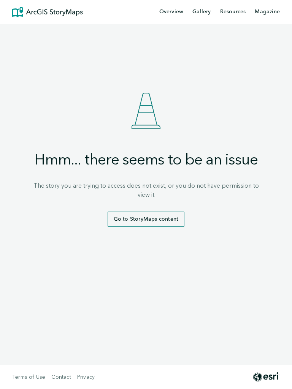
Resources (233, 12)
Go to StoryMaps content (146, 219)
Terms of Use (28, 377)
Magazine (267, 11)
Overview (171, 11)
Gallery (201, 11)
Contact (61, 377)
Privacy (86, 377)
